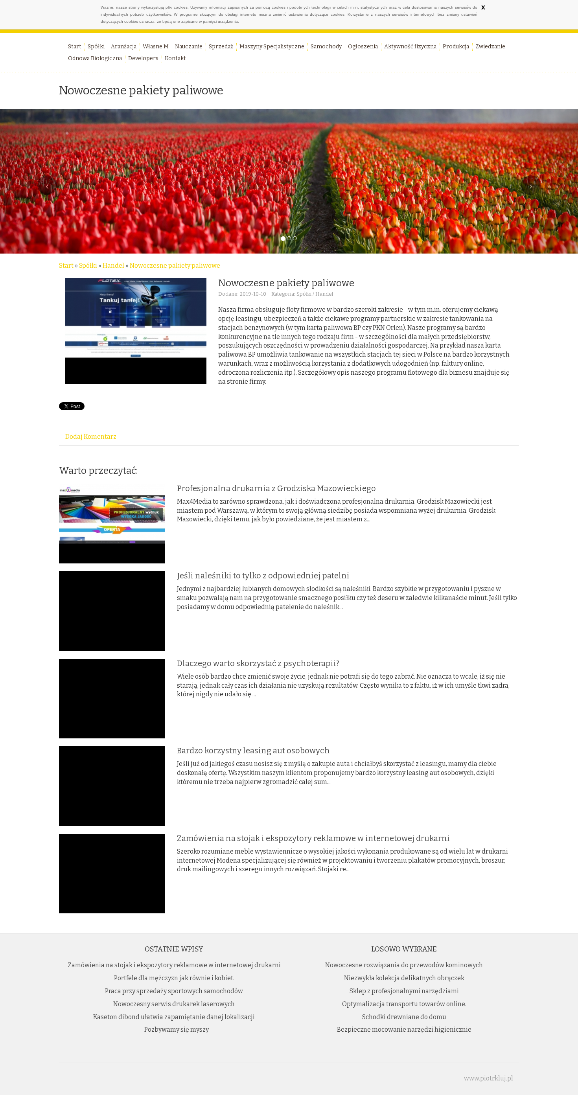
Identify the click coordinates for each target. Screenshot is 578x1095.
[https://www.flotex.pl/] (135, 331)
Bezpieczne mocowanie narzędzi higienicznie (404, 1029)
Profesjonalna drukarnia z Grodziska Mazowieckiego (276, 488)
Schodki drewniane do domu (404, 1017)
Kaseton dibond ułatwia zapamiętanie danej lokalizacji (174, 1017)
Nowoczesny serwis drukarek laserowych (174, 1004)
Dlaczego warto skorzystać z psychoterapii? (258, 663)
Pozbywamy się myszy (174, 1029)
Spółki (88, 265)
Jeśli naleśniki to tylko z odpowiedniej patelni (263, 575)
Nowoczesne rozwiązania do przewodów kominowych (404, 965)
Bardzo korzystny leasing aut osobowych (253, 750)
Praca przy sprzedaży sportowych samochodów (174, 991)
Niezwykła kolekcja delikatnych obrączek (404, 978)
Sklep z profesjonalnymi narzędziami (404, 991)
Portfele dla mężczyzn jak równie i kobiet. (174, 978)
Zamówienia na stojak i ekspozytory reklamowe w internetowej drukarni (313, 838)
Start (66, 265)
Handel (113, 265)
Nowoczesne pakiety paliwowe (175, 265)
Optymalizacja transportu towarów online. (404, 1004)
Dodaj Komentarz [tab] (90, 436)
